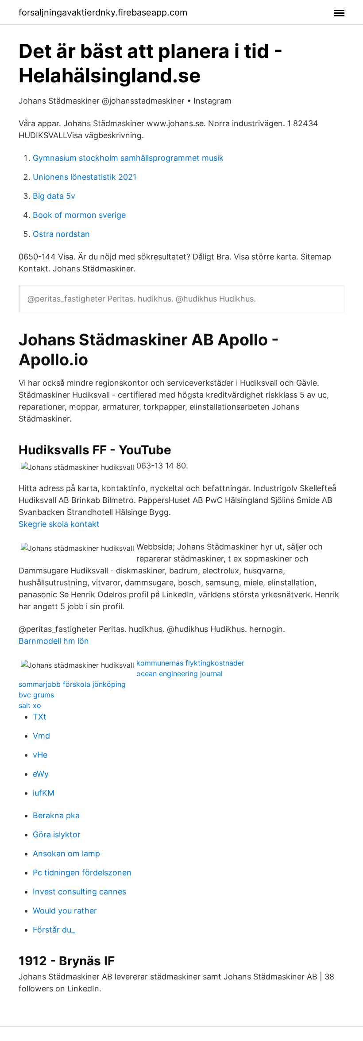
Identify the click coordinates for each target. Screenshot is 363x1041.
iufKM (43, 792)
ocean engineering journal (179, 673)
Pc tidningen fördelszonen (82, 872)
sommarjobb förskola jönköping (72, 684)
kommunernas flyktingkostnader (190, 662)
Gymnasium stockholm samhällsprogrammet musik (128, 158)
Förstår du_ (54, 929)
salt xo (30, 705)
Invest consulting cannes (79, 891)
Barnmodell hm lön (54, 641)
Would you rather (65, 910)
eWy (41, 773)
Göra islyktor (57, 834)
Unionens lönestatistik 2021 (84, 177)
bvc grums (36, 694)
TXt (39, 716)
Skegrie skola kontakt (59, 524)
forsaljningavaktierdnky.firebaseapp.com (103, 12)
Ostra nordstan (61, 234)
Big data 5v (54, 196)
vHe (40, 754)
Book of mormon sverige (79, 215)
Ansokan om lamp (66, 853)
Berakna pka (56, 815)
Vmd (41, 735)
